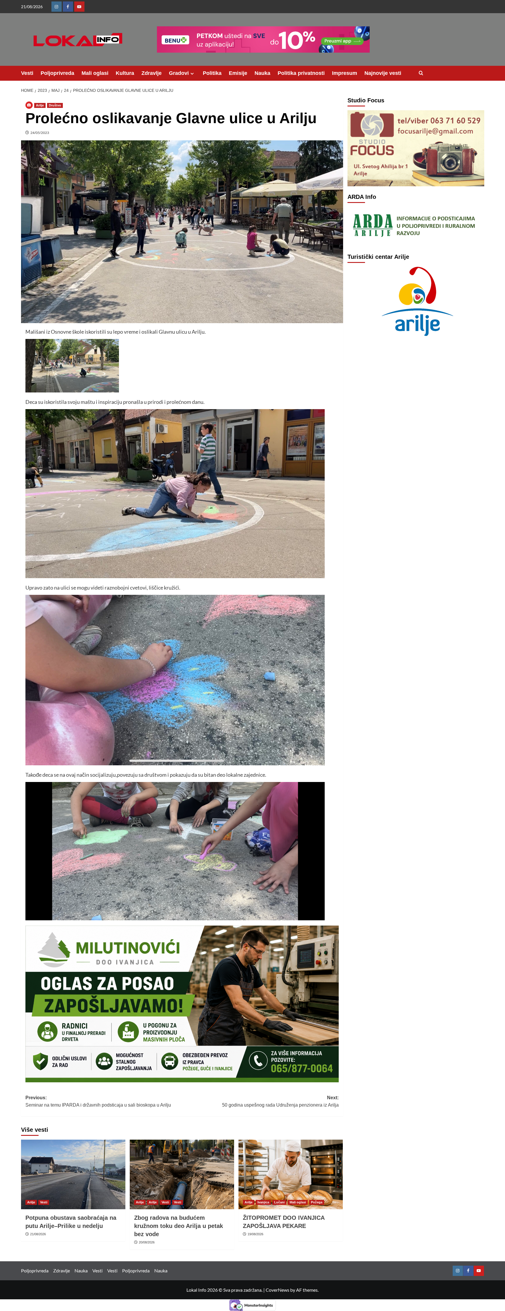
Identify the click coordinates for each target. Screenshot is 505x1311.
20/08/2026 (147, 1242)
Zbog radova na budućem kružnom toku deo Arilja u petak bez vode (178, 1225)
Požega (316, 1202)
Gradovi (179, 73)
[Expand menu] (192, 73)
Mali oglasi (95, 73)
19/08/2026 (255, 1234)
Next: (280, 1101)
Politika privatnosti (301, 73)
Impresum (344, 73)
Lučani (279, 1202)
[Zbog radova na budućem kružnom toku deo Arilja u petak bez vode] (182, 1174)
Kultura (125, 73)
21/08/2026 (38, 1234)
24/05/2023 (39, 132)
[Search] (421, 73)
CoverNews (277, 1290)
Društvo (55, 105)
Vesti (27, 73)
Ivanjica (263, 1202)
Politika (212, 73)
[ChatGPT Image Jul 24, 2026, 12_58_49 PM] (182, 1003)
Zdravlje (151, 73)
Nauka (262, 73)
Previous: (98, 1101)
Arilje (40, 105)
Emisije (238, 73)
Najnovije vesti (382, 73)
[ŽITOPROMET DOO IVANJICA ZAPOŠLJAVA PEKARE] (290, 1174)
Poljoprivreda (57, 73)
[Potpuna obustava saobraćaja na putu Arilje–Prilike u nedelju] (73, 1174)
